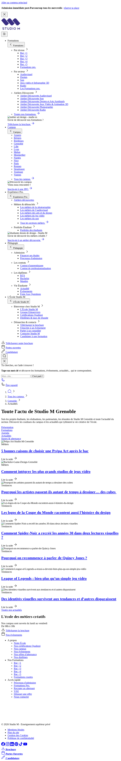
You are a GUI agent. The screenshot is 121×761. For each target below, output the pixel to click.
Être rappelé (12, 385)
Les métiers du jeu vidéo (32, 215)
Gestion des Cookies (18, 735)
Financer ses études (29, 255)
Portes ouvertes (13, 347)
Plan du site (13, 732)
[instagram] (8, 745)
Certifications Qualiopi (31, 315)
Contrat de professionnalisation (35, 268)
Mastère (24, 281)
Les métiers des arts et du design (36, 213)
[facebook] (3, 745)
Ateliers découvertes (24, 200)
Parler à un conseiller (30, 330)
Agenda (5, 433)
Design (23, 77)
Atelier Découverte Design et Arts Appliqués (42, 101)
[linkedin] (12, 745)
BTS (22, 275)
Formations (6, 430)
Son (22, 80)
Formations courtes (23, 677)
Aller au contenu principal (14, 2)
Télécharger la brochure (32, 325)
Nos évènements (22, 651)
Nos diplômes (21, 657)
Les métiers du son (29, 218)
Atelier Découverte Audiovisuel (36, 95)
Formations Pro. (22, 685)
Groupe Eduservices (30, 312)
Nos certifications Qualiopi (27, 646)
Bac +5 (23, 64)
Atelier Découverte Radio (33, 110)
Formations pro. (28, 67)
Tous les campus (16, 396)
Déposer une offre (23, 694)
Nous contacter (21, 697)
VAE (16, 691)
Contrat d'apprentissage (31, 265)
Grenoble (12, 401)
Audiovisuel (26, 74)
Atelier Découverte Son (32, 98)
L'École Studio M (29, 309)
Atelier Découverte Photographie (36, 107)
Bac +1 (23, 53)
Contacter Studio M (30, 333)
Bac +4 (23, 61)
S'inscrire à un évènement (33, 328)
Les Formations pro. (30, 88)
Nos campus (20, 648)
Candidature (12, 352)
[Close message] (4, 14)
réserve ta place (71, 8)
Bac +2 (23, 56)
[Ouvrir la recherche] (4, 356)
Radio (23, 85)
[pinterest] (16, 745)
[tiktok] (21, 745)
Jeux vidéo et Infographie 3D (34, 83)
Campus (12, 127)
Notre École (20, 643)
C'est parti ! (37, 376)
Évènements (26, 291)
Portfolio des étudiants (31, 230)
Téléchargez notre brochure (19, 343)
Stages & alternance (11, 438)
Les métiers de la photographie (35, 207)
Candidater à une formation (33, 336)
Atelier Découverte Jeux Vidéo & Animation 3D (44, 104)
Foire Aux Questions (30, 294)
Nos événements (14, 635)
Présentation (7, 427)
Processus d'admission (31, 258)
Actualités (6, 435)
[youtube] (25, 745)
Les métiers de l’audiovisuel (34, 210)
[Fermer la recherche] (4, 361)
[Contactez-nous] (3, 380)
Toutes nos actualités (11, 610)
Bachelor (24, 278)
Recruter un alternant (24, 688)
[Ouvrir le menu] (4, 34)
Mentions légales (16, 729)
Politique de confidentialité (21, 738)
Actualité (24, 288)
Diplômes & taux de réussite (34, 317)
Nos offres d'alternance (25, 654)
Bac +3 (23, 58)
